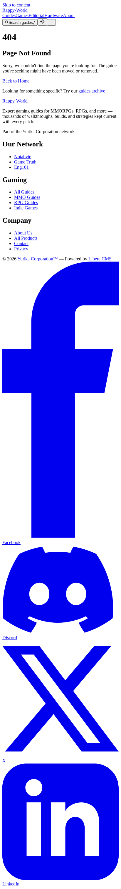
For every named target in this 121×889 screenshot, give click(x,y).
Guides (9, 15)
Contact (21, 243)
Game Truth (25, 161)
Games (22, 15)
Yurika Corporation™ (37, 258)
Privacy (21, 248)
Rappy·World (15, 100)
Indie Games (26, 207)
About (69, 15)
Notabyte (22, 156)
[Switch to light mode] (42, 22)
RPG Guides (26, 202)
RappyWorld (15, 10)
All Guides (24, 191)
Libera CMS (100, 258)
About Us (23, 232)
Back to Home (15, 80)
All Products (25, 238)
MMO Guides (27, 197)
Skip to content (16, 4)
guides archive (91, 90)
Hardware (53, 15)
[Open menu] (51, 22)
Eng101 (21, 167)
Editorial (36, 15)
